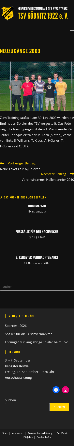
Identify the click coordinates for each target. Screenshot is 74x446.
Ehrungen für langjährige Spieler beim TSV (36, 342)
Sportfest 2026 (16, 326)
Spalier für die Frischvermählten (28, 334)
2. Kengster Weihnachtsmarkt (37, 257)
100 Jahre (27, 437)
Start (5, 433)
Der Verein (62, 433)
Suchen (10, 400)
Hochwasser (37, 206)
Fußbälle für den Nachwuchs (37, 231)
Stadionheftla (44, 437)
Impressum (18, 433)
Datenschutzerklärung (40, 433)
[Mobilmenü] (72, 30)
